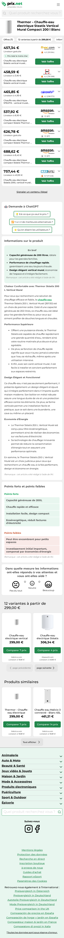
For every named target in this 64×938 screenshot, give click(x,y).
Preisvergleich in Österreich (32, 891)
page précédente (22, 668)
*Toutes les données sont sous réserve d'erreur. (32, 932)
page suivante (44, 668)
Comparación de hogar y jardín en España (32, 917)
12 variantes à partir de (34, 39)
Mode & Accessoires (17, 781)
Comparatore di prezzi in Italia (32, 926)
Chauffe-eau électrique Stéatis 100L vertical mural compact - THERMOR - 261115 (47, 637)
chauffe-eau (45, 299)
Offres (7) (8, 39)
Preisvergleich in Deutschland (32, 895)
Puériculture (11, 792)
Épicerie (8, 802)
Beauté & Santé (13, 765)
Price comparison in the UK (32, 908)
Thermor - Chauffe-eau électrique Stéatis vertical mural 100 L (16, 711)
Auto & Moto (11, 760)
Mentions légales (32, 850)
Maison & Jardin (14, 776)
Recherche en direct (32, 858)
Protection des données (32, 854)
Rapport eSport (32, 876)
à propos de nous (32, 867)
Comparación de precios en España (32, 913)
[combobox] (34, 13)
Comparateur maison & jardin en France (32, 922)
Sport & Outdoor (14, 797)
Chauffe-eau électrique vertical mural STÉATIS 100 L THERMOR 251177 (16, 637)
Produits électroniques (19, 787)
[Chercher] (4, 13)
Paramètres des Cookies (32, 881)
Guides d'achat (32, 872)
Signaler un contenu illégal (32, 191)
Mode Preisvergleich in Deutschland (32, 904)
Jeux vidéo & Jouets (17, 771)
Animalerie (10, 755)
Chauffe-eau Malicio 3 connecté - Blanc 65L (47, 711)
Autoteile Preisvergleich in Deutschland (32, 899)
